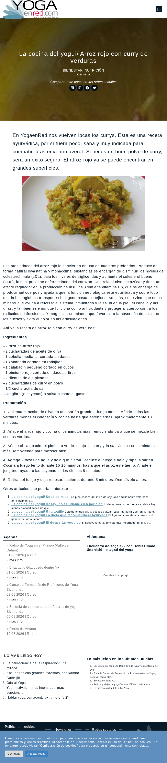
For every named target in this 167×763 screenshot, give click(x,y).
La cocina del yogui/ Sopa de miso (40, 497)
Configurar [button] (14, 753)
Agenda (10, 537)
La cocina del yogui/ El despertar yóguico (46, 522)
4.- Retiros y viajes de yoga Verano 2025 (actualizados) (120, 684)
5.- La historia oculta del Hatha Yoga (109, 688)
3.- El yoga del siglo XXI (102, 680)
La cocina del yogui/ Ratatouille (37, 511)
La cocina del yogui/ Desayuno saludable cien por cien (57, 504)
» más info (15, 560)
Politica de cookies (20, 726)
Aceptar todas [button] (36, 753)
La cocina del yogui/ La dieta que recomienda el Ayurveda (59, 515)
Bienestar (73, 70)
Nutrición (94, 70)
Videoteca (96, 537)
